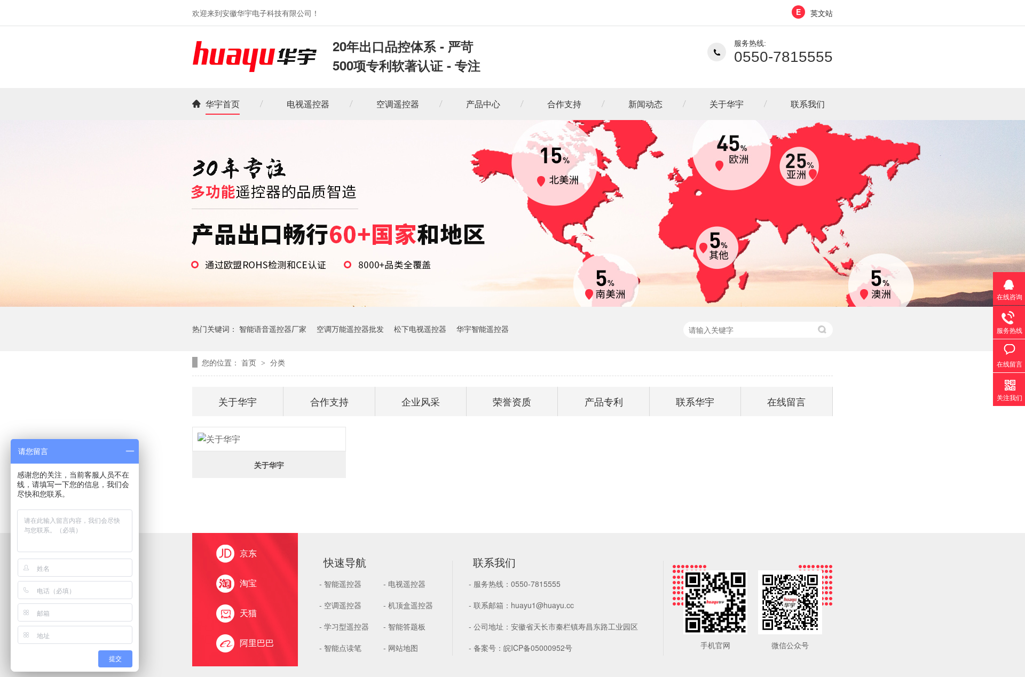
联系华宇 (695, 401)
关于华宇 (726, 104)
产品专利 (604, 401)
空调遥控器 (397, 104)
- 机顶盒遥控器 (408, 605)
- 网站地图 (400, 647)
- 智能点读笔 (340, 647)
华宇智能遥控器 (482, 328)
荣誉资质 (512, 401)
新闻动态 (645, 104)
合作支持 (564, 104)
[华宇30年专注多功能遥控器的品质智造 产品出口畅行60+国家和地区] (512, 303)
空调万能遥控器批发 (350, 328)
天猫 (248, 613)
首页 (249, 362)
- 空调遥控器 (340, 605)
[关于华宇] (269, 439)
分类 (277, 362)
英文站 (821, 12)
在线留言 (786, 401)
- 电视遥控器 (404, 583)
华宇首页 (223, 104)
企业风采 (420, 401)
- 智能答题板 (404, 626)
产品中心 (483, 104)
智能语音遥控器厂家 (272, 328)
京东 (248, 553)
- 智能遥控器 (340, 583)
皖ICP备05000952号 (537, 647)
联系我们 (808, 104)
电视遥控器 (308, 104)
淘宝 (248, 583)
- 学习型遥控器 (344, 626)
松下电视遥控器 (420, 328)
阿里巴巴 (257, 642)
